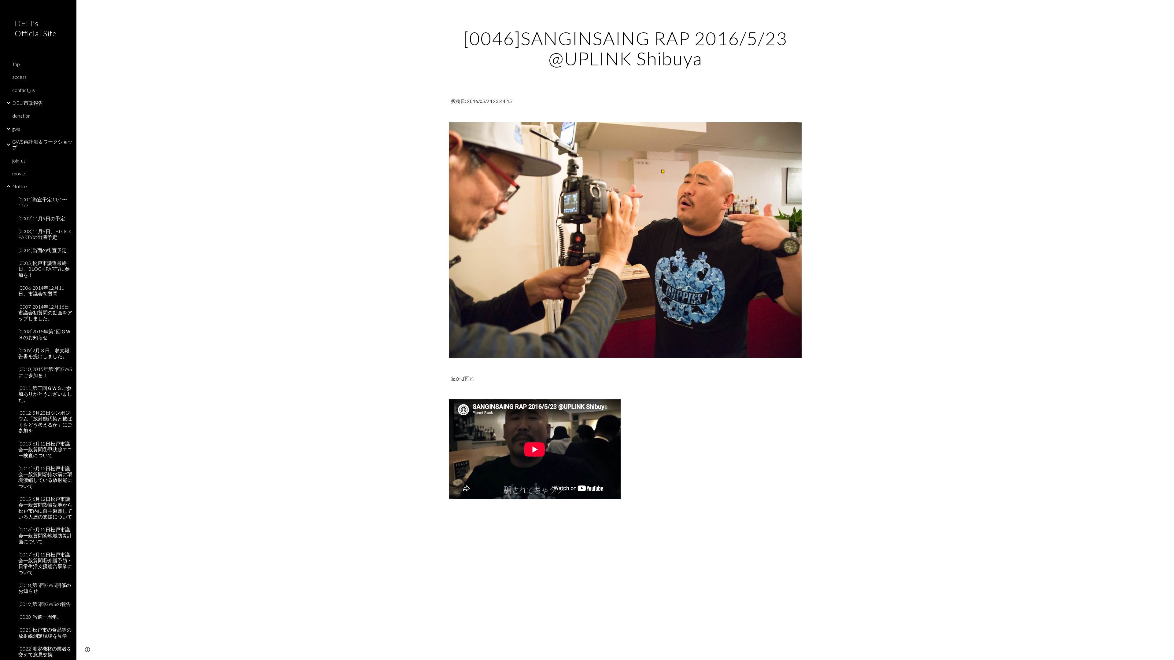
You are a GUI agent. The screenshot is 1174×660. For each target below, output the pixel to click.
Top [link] (16, 64)
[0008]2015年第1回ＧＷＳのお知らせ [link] (44, 334)
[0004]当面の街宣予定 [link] (42, 250)
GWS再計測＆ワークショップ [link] (42, 144)
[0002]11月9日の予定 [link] (41, 218)
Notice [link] (19, 186)
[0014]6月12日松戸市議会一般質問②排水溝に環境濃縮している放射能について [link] (45, 477)
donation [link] (21, 116)
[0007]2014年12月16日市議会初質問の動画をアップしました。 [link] (45, 312)
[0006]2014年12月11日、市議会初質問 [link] (41, 290)
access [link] (19, 77)
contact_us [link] (23, 90)
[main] (625, 48)
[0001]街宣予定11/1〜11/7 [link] (42, 202)
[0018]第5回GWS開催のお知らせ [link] (44, 588)
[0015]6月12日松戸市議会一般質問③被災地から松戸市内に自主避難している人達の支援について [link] (45, 507)
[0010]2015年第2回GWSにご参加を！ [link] (45, 372)
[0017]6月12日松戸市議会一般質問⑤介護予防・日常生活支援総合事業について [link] (45, 563)
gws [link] (16, 129)
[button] (1166, 8)
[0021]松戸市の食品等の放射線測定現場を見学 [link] (45, 632)
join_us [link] (19, 160)
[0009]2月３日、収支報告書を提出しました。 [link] (43, 353)
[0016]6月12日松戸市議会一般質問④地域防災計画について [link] (45, 535)
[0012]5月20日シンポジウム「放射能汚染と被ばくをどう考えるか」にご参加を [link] (45, 421)
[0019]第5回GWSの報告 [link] (44, 604)
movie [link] (18, 173)
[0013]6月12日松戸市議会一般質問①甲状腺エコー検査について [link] (45, 449)
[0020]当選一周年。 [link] (40, 617)
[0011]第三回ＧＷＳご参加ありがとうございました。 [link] (45, 394)
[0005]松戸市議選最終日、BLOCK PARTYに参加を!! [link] (44, 269)
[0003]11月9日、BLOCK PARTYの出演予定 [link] (45, 234)
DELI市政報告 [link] (27, 103)
